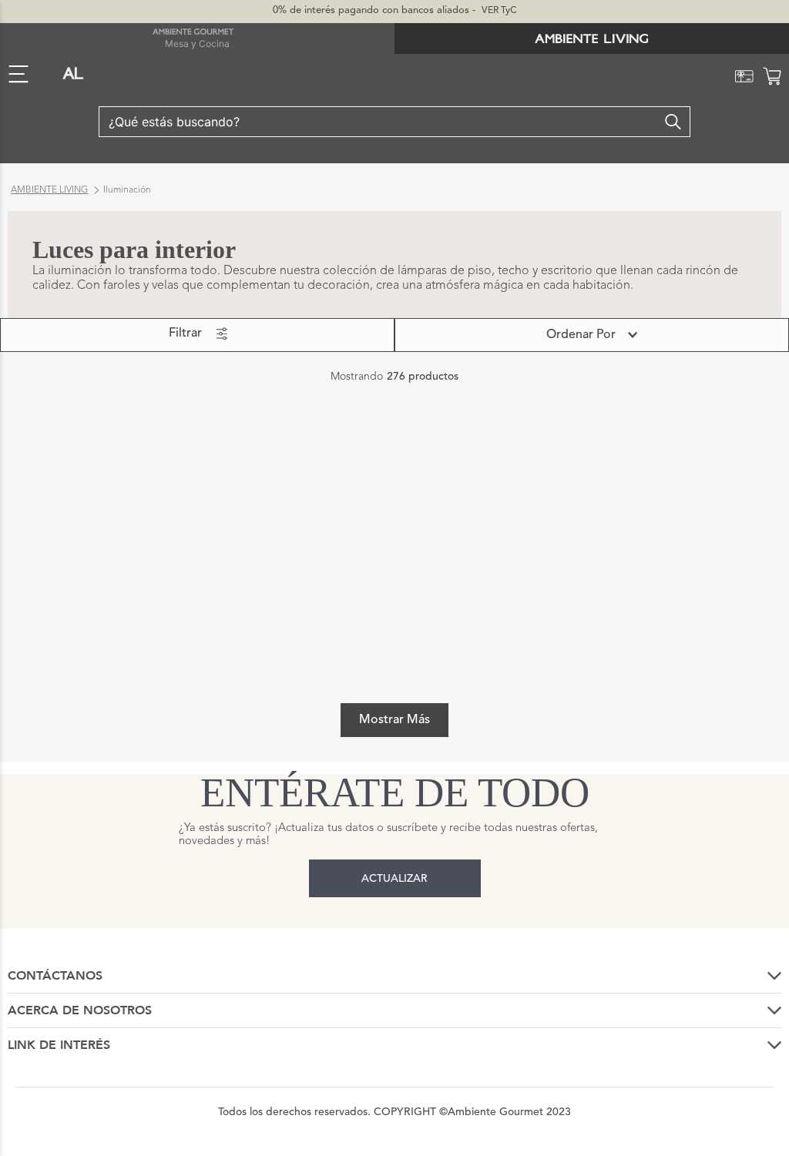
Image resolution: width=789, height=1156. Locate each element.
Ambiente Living (49, 190)
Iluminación (127, 190)
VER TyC (499, 10)
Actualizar (394, 878)
